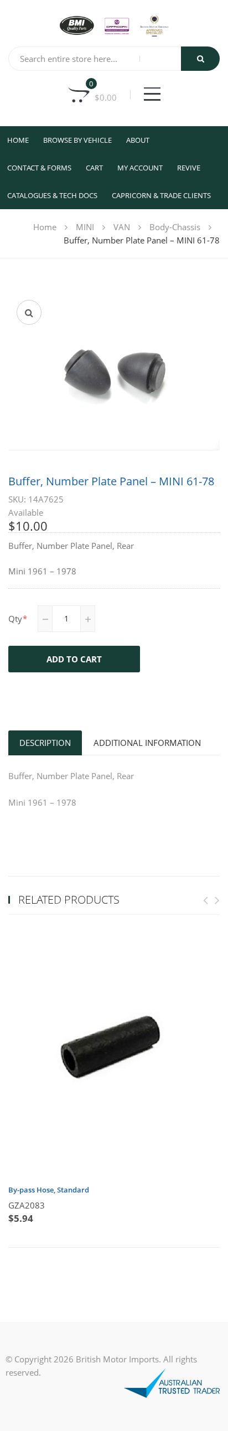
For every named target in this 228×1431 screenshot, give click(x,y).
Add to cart (74, 659)
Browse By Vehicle (77, 140)
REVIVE (188, 168)
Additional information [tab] (147, 742)
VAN (121, 226)
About (137, 140)
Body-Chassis (174, 226)
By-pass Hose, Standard (48, 1190)
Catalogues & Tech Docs (52, 195)
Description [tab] (45, 742)
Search (200, 58)
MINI (85, 226)
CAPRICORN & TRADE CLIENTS (161, 195)
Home (18, 140)
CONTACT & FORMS (39, 168)
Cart (94, 168)
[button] (29, 312)
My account (140, 168)
